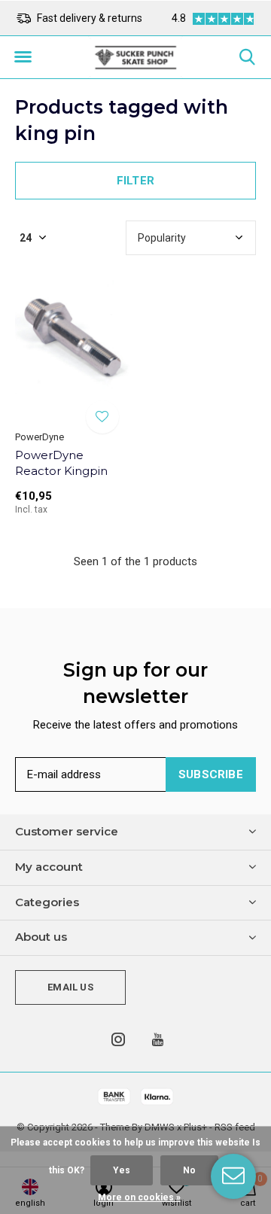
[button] (22, 57)
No (189, 1170)
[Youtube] (157, 1039)
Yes (121, 1170)
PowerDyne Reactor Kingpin (61, 463)
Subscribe (210, 774)
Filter (135, 180)
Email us (70, 987)
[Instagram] (118, 1039)
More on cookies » (139, 1197)
